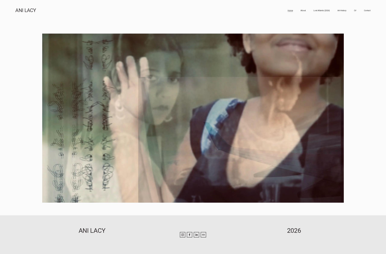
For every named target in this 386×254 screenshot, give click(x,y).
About (303, 10)
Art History (341, 10)
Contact (367, 10)
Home (290, 10)
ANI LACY (25, 10)
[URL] (203, 234)
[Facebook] (189, 234)
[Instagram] (182, 234)
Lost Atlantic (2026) (321, 10)
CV (355, 10)
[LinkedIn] (196, 234)
